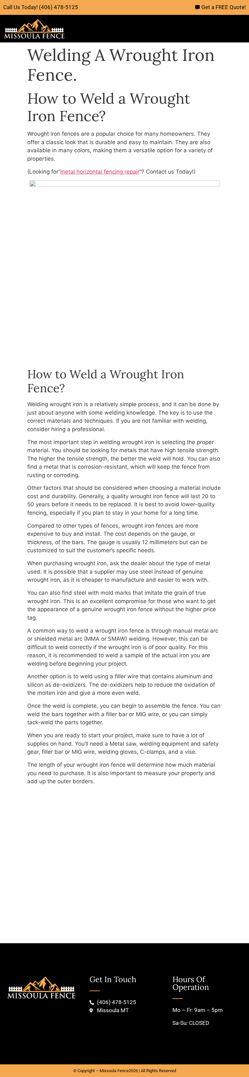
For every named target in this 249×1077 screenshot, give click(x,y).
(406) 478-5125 (58, 7)
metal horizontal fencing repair (99, 171)
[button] (244, 28)
